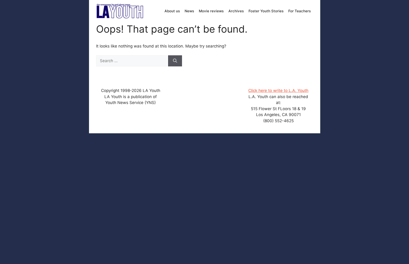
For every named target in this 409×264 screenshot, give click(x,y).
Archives (236, 11)
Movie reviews (211, 11)
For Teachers (299, 11)
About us (172, 11)
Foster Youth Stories (266, 11)
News (189, 11)
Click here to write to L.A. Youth (278, 90)
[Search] (175, 61)
